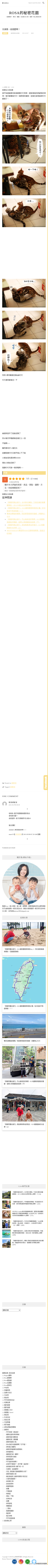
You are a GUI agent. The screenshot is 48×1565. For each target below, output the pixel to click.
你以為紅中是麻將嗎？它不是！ (16, 1444)
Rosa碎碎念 (8, 1385)
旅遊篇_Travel (8, 1412)
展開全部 (5, 1373)
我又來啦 (9, 1516)
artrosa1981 (15, 33)
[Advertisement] (24, 62)
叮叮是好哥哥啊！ (12, 1461)
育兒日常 (7, 1420)
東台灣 (6, 1415)
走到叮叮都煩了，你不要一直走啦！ (17, 1464)
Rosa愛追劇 (8, 1380)
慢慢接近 (9, 1506)
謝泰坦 (5, 33)
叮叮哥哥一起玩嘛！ (12, 1432)
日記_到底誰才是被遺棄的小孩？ (16, 1471)
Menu (6, 3)
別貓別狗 (7, 1390)
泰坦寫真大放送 (11, 1456)
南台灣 (6, 1397)
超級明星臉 (10, 1486)
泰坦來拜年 (10, 1484)
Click (46, 782)
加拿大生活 (7, 1392)
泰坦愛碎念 (10, 1452)
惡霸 (7, 1501)
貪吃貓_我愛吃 (11, 1447)
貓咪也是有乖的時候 (12, 1434)
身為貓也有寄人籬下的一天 (15, 1466)
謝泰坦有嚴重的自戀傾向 (14, 1449)
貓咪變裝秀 (10, 1459)
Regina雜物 (7, 1375)
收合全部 (12, 1373)
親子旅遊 (7, 1424)
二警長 (8, 1508)
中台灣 (6, 1388)
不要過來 (9, 1491)
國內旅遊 (7, 1405)
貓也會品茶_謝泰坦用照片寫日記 (16, 1476)
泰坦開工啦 (10, 1481)
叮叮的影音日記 (9, 1400)
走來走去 (9, 1498)
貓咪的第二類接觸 (12, 1439)
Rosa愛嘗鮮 (8, 1378)
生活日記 (7, 1417)
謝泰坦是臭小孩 (11, 1474)
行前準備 (7, 1422)
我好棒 (8, 1513)
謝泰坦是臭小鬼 (11, 1442)
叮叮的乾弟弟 (10, 1518)
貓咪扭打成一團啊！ (12, 1454)
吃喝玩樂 (7, 1402)
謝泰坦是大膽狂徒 (12, 1437)
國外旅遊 (7, 1407)
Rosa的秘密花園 (24, 13)
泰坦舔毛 (9, 1503)
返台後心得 (7, 1521)
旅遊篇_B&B (8, 1410)
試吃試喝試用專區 (10, 1427)
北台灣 (6, 1395)
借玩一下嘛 (10, 1496)
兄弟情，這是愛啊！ (12, 1469)
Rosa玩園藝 (8, 1383)
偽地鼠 (8, 1493)
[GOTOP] (34, 1561)
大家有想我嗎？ (11, 1479)
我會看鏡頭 (10, 1511)
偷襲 (7, 1489)
